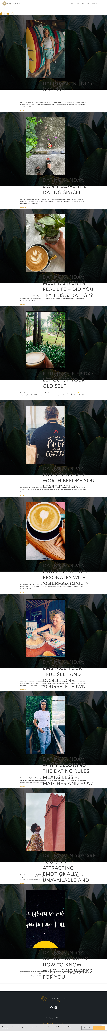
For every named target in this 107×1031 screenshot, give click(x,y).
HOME (72, 3)
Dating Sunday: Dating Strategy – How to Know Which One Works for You (67, 965)
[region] (53, 1027)
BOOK (83, 3)
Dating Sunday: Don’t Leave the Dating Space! (65, 186)
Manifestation (53, 491)
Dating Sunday (53, 197)
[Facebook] (51, 1007)
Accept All (99, 1027)
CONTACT (94, 3)
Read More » (23, 110)
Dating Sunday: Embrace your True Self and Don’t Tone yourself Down (64, 674)
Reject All (87, 1027)
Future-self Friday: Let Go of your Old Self (69, 380)
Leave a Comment (45, 94)
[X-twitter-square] (55, 1007)
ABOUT (77, 3)
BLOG (88, 3)
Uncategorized (53, 588)
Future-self (53, 94)
